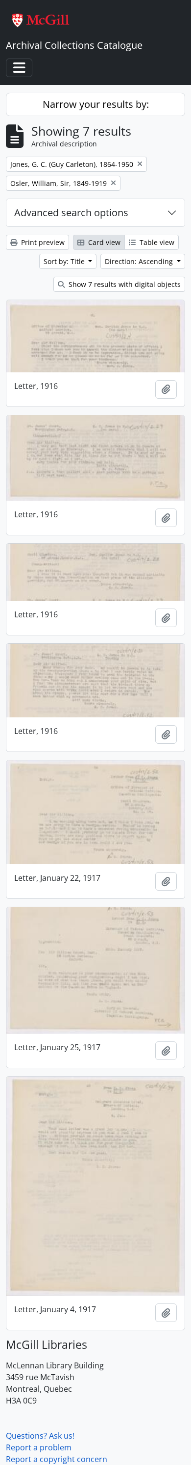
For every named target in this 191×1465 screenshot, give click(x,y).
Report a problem (39, 1447)
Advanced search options (71, 212)
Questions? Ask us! (40, 1435)
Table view (156, 242)
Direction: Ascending (140, 261)
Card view (103, 242)
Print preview (42, 242)
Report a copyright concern (56, 1459)
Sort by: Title (65, 261)
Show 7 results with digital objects (124, 284)
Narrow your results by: (96, 104)
